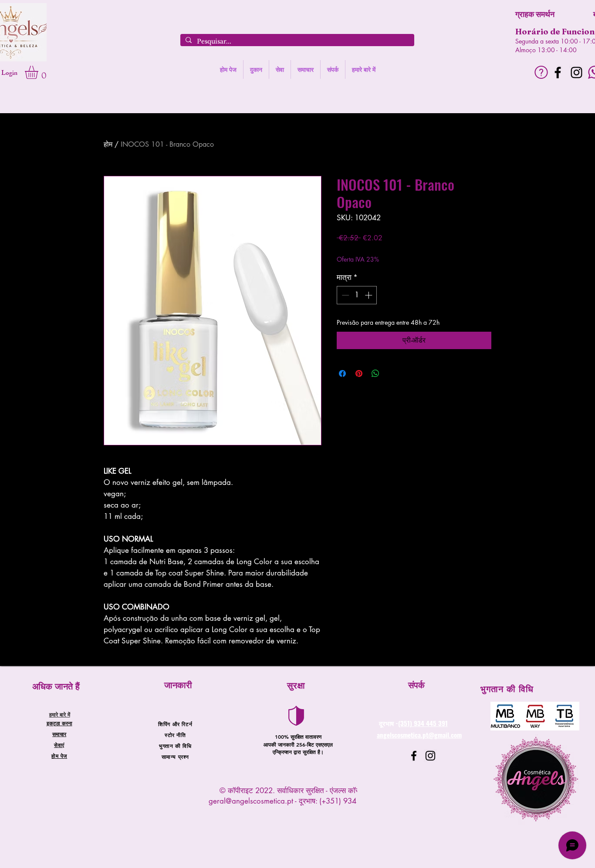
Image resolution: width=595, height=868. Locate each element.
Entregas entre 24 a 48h (408, 250)
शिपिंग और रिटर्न (175, 723)
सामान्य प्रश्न (175, 756)
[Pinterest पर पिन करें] (359, 373)
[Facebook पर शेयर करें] (342, 373)
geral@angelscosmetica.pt (251, 801)
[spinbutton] (357, 295)
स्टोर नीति (175, 734)
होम (108, 144)
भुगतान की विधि (175, 745)
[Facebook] (557, 72)
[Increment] (369, 295)
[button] (39, 72)
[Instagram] (576, 72)
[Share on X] (392, 373)
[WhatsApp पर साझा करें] (375, 373)
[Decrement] (344, 295)
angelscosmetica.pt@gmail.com (419, 735)
